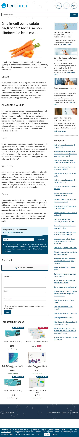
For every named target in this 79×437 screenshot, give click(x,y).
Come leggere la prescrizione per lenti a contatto (65, 275)
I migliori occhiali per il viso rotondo (63, 308)
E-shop (7, 413)
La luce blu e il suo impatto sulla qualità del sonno (65, 207)
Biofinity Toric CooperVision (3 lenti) (37, 367)
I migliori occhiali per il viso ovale (65, 313)
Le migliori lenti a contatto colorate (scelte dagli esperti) (64, 220)
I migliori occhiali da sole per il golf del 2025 (64, 146)
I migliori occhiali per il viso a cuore (64, 301)
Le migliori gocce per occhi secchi (65, 248)
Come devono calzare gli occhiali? (65, 287)
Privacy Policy (20, 434)
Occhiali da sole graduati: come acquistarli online (65, 227)
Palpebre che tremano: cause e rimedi (64, 268)
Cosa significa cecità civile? (63, 318)
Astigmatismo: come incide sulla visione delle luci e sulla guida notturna (65, 261)
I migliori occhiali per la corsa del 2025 (65, 174)
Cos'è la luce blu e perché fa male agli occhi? (65, 214)
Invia (7, 312)
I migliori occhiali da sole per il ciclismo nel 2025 (64, 181)
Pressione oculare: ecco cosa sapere (65, 89)
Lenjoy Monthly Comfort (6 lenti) (37, 391)
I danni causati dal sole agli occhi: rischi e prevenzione (65, 323)
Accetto (47, 434)
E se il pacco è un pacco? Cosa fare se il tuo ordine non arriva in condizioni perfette (65, 330)
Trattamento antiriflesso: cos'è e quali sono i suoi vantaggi (65, 233)
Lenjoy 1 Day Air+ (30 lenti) (13, 341)
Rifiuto (55, 434)
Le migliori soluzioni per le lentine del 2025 (65, 187)
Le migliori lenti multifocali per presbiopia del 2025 (64, 168)
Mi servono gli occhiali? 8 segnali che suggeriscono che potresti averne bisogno (65, 293)
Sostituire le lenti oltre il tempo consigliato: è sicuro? (64, 281)
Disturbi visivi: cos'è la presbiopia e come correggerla (65, 253)
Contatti (12, 413)
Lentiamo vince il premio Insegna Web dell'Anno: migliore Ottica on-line (63, 34)
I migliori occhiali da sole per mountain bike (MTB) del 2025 (64, 161)
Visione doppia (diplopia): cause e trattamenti (65, 338)
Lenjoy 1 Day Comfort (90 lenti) (37, 341)
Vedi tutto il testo (65, 45)
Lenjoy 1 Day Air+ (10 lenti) (13, 390)
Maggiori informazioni (34, 434)
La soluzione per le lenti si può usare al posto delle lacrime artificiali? (64, 241)
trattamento (16, 306)
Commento (7, 276)
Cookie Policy (6, 432)
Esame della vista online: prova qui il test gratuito (63, 119)
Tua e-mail (7, 299)
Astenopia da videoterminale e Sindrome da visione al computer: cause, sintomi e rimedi (65, 154)
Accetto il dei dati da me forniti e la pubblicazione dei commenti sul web (24, 307)
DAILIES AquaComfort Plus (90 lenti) (12, 367)
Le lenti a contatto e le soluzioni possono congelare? (65, 201)
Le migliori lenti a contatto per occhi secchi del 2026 (65, 59)
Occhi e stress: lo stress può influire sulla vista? (63, 194)
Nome (6, 291)
